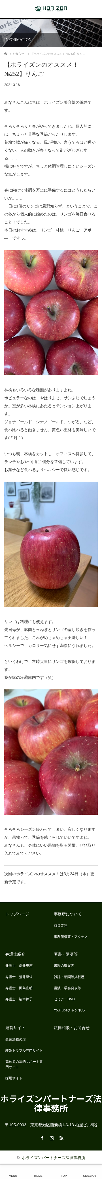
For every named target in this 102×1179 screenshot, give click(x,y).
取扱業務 (60, 926)
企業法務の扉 (15, 1039)
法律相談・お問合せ (72, 1027)
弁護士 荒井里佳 (19, 977)
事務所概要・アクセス (71, 937)
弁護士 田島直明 (19, 988)
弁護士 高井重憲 (19, 966)
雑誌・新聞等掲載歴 (69, 977)
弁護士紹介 (15, 954)
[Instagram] (51, 1137)
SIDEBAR (89, 1175)
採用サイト (13, 1078)
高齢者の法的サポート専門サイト (24, 1064)
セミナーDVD (64, 999)
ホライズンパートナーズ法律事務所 (51, 1103)
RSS (60, 1137)
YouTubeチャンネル (69, 1010)
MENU (13, 1175)
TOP (64, 1175)
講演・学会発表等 (67, 988)
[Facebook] (41, 1137)
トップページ (17, 914)
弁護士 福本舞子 (19, 999)
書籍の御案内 (64, 966)
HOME (38, 1175)
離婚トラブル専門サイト (24, 1050)
